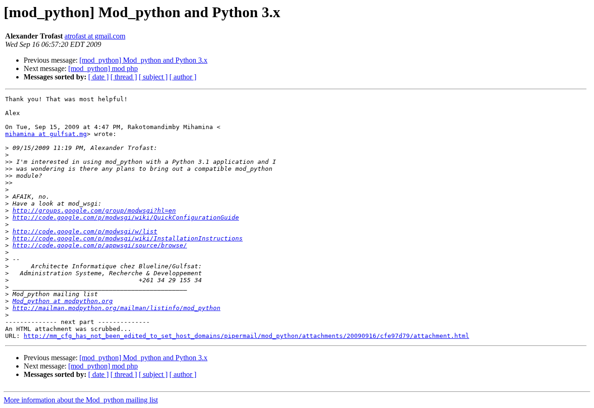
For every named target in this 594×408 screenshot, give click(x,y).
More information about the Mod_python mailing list (81, 400)
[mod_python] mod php (103, 68)
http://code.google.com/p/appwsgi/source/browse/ (100, 245)
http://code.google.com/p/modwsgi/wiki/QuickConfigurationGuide (126, 217)
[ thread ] (123, 77)
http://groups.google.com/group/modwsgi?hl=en (94, 210)
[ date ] (98, 77)
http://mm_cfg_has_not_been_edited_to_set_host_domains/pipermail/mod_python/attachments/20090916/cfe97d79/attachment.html (246, 335)
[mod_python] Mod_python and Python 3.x (143, 60)
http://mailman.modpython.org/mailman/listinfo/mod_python (116, 307)
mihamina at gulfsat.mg (46, 133)
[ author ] (182, 77)
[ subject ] (153, 77)
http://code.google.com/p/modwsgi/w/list (85, 231)
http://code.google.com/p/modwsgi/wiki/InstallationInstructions (128, 238)
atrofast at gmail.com (95, 36)
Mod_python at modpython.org (63, 301)
